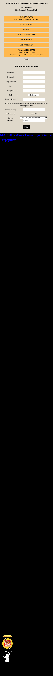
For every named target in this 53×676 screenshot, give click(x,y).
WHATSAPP (30, 52)
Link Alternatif (20, 10)
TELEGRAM (30, 50)
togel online (46, 186)
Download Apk (32, 10)
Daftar (26, 127)
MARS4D (3, 155)
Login (26, 59)
